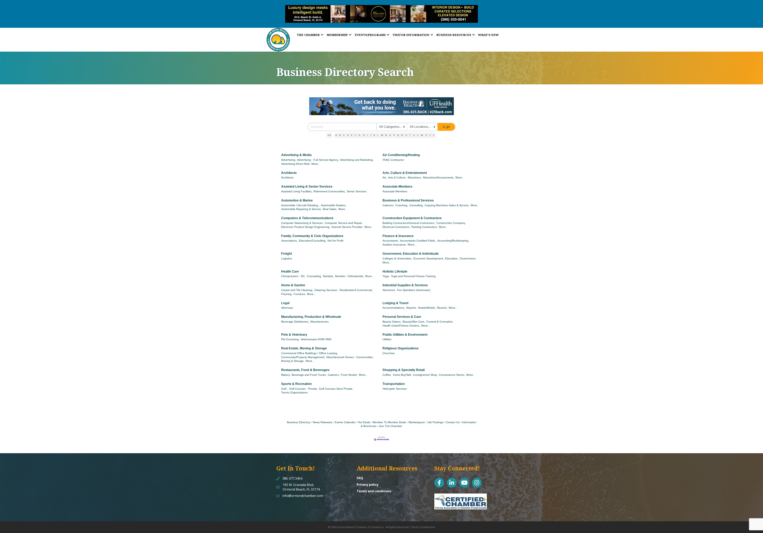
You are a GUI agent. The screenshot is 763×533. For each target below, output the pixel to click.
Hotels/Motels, (427, 301)
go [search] (448, 120)
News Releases (322, 416)
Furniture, (299, 288)
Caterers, (388, 199)
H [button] (364, 129)
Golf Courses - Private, (303, 382)
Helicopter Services (394, 382)
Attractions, (415, 171)
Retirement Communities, (330, 185)
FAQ (360, 472)
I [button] (367, 129)
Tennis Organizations (294, 386)
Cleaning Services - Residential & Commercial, (343, 284)
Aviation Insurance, (394, 238)
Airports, (411, 301)
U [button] (414, 129)
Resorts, (442, 301)
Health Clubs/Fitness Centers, (401, 319)
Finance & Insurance (398, 230)
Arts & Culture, (397, 171)
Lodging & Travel (395, 297)
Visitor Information (411, 35)
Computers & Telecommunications (307, 212)
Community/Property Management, (303, 351)
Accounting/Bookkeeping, (453, 234)
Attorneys (287, 301)
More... (315, 157)
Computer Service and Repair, (344, 217)
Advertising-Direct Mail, (295, 157)
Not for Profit (335, 234)
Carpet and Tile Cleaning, (297, 284)
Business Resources (453, 35)
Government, (468, 252)
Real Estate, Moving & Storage (304, 342)
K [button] (374, 129)
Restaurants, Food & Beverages (305, 364)
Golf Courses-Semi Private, (336, 382)
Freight (286, 247)
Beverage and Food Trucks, (309, 368)
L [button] (378, 129)
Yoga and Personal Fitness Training (413, 270)
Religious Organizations (400, 342)
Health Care (290, 265)
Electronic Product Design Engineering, (305, 221)
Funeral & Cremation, (439, 315)
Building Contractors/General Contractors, (408, 217)
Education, (451, 252)
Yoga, (386, 270)
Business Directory (298, 416)
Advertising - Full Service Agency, (318, 153)
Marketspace (417, 416)
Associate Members (397, 180)
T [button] (410, 129)
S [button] (406, 129)
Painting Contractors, (424, 221)
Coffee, (387, 368)
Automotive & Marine (297, 194)
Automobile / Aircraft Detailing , (300, 199)
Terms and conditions (374, 485)
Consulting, (416, 199)
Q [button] (398, 129)
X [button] (426, 129)
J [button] (370, 129)
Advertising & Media (296, 149)
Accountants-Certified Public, (418, 234)
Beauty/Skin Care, (414, 315)
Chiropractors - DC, (293, 270)
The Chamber (308, 35)
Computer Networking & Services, (302, 217)
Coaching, (401, 199)
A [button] (336, 129)
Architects (289, 167)
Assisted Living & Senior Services (306, 180)
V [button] (417, 129)
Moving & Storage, (292, 355)
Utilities (386, 333)
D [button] (348, 129)
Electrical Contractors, (396, 221)
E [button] (351, 129)
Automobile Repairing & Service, (301, 203)
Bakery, (285, 368)
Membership (337, 35)
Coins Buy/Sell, (402, 368)
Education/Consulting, (312, 234)
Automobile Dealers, (333, 199)
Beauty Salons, (391, 315)
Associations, (289, 234)
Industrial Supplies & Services (405, 279)
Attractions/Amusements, (438, 171)
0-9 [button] (329, 129)
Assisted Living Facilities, (296, 185)
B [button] (340, 129)
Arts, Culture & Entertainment (404, 167)
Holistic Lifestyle (394, 265)
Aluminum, (389, 284)
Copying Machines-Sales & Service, (447, 199)
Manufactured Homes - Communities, (350, 351)
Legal (285, 297)
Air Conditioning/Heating (401, 149)
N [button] (386, 129)
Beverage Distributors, (295, 315)
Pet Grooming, (290, 333)
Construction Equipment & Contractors (412, 212)
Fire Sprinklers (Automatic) (414, 284)
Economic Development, (428, 252)
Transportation (393, 378)
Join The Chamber (390, 420)
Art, (384, 171)
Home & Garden (293, 279)
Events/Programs (370, 35)
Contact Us (453, 416)
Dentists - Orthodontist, (349, 270)
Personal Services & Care (401, 310)
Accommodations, (393, 301)
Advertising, (288, 153)
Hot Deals (364, 416)
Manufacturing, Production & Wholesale (311, 310)
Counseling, (314, 270)
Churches (388, 347)
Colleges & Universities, (397, 252)
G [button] (359, 129)
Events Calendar (345, 416)
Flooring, (286, 288)
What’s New (488, 35)
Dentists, (328, 270)
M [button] (382, 129)
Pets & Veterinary (294, 328)
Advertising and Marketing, (357, 153)
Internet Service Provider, (347, 221)
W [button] (422, 129)
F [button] (355, 129)
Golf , (284, 382)
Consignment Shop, (425, 368)
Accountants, (390, 234)
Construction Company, (451, 217)
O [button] (390, 129)
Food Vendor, (349, 368)
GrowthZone (427, 521)
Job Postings (435, 416)
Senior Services (356, 185)
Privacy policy (367, 478)
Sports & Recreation (296, 378)
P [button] (394, 129)
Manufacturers (319, 315)
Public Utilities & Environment (404, 328)
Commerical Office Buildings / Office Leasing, (309, 347)
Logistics (286, 252)
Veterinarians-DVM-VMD (316, 333)
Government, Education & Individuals (410, 247)
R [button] (402, 129)
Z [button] (433, 129)
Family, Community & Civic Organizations (312, 230)
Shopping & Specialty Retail (403, 364)
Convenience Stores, (452, 368)
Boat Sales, (330, 203)
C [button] (344, 129)
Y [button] (430, 129)
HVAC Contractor (393, 153)
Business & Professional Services (408, 194)
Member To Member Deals (389, 416)
